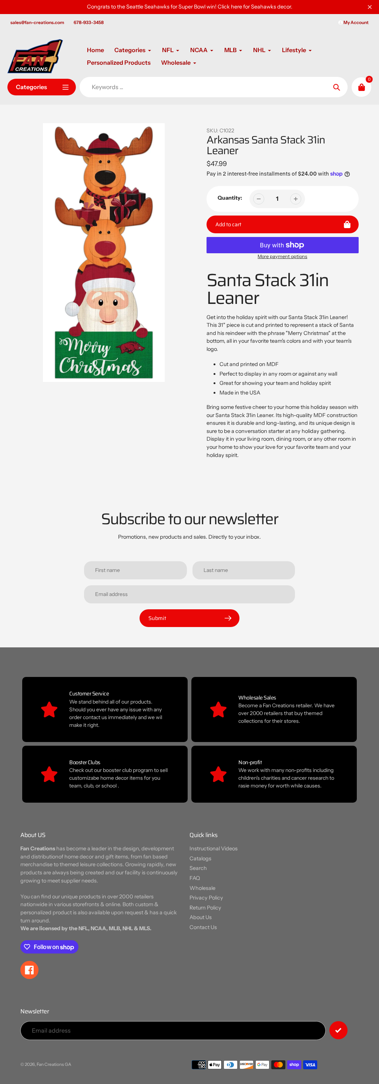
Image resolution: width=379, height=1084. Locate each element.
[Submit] (338, 1030)
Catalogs (200, 858)
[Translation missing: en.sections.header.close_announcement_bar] (369, 7)
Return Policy (205, 907)
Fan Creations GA (54, 1064)
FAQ (195, 878)
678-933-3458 (89, 22)
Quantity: (230, 197)
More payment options (282, 256)
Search (198, 868)
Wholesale (202, 888)
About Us (201, 917)
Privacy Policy (206, 897)
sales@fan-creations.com (37, 22)
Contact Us (203, 927)
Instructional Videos (214, 848)
